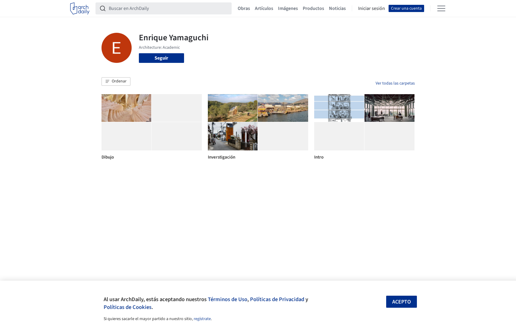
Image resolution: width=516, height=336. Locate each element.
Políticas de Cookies (128, 307)
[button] (116, 81)
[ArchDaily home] (79, 8)
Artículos (264, 8)
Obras (244, 8)
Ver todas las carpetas (395, 83)
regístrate (202, 319)
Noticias (337, 8)
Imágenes (288, 8)
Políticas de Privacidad (277, 299)
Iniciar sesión (371, 8)
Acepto (401, 302)
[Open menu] (441, 8)
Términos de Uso (227, 299)
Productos (313, 8)
